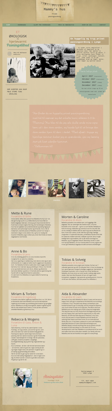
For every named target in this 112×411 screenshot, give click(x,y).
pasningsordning (54, 16)
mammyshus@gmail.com (87, 382)
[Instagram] (9, 53)
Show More (56, 200)
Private (54, 14)
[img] (17, 188)
